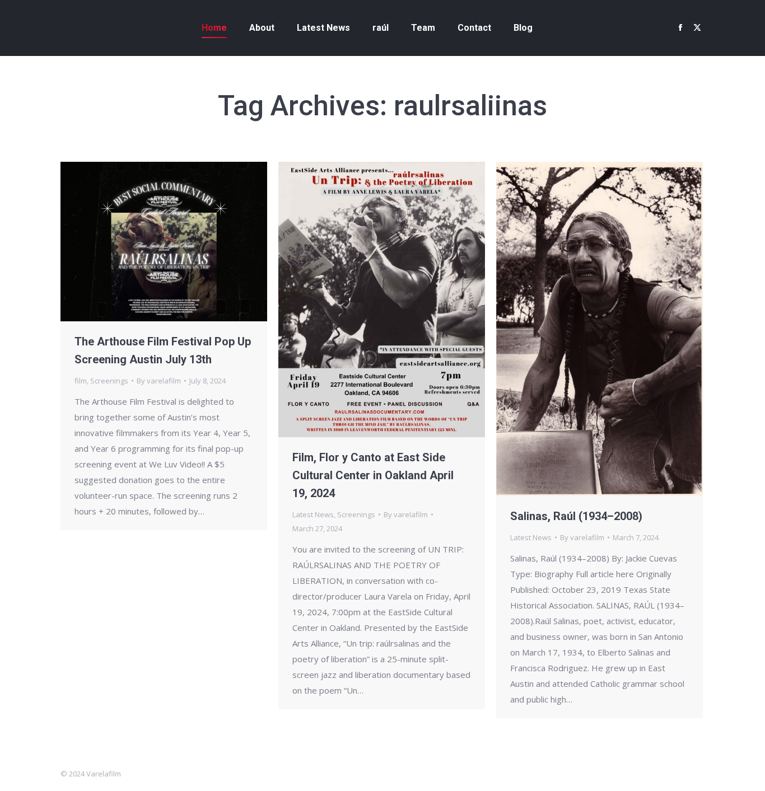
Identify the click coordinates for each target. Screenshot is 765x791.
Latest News (313, 514)
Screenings (109, 381)
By (159, 381)
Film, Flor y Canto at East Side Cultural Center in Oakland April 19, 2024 (373, 475)
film (80, 381)
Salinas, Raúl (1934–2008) (576, 516)
